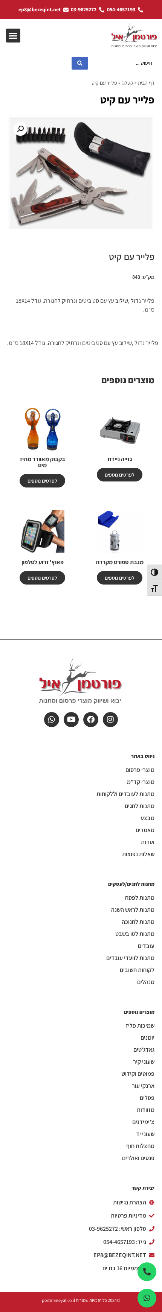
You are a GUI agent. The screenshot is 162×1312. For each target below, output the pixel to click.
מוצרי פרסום (139, 770)
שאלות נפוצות (138, 854)
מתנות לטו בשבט (134, 934)
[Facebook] (90, 719)
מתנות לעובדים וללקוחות (125, 794)
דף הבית (146, 82)
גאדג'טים (143, 1050)
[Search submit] (80, 63)
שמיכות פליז (140, 1026)
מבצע (147, 818)
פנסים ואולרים (138, 1158)
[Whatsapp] (51, 719)
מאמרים (145, 830)
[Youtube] (71, 719)
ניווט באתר (142, 756)
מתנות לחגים (139, 806)
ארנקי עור (143, 1086)
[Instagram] (110, 719)
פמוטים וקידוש (137, 1074)
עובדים (146, 946)
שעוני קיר (143, 1062)
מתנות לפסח (139, 898)
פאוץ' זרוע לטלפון (42, 562)
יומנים (147, 1038)
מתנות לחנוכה (138, 922)
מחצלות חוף (140, 1146)
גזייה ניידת (119, 459)
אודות (147, 842)
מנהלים (145, 982)
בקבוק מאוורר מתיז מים (42, 462)
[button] (13, 36)
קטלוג (127, 82)
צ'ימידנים (143, 1122)
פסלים (147, 1098)
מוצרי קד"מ (140, 782)
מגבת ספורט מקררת (120, 562)
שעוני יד (145, 1134)
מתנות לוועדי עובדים (130, 958)
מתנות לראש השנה (132, 910)
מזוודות (145, 1110)
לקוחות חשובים (137, 970)
